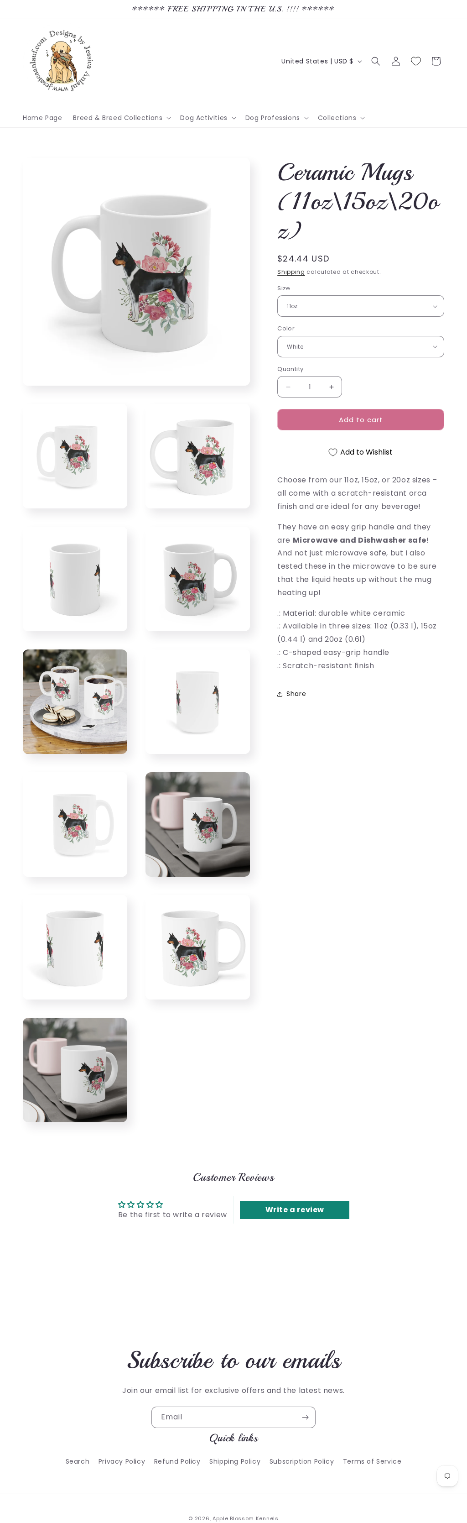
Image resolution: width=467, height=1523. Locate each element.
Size (284, 288)
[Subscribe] (305, 1417)
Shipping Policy (234, 1461)
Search (78, 1461)
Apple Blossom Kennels (246, 1518)
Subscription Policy (302, 1461)
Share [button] (296, 693)
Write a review (294, 1209)
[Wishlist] (416, 61)
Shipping (291, 272)
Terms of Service (372, 1461)
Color (286, 328)
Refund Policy (177, 1461)
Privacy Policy (122, 1461)
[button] (121, 117)
